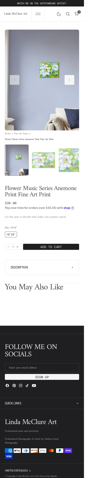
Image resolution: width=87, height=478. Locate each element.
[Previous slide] (14, 78)
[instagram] (21, 380)
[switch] (58, 13)
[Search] (67, 13)
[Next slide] (69, 78)
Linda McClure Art (24, 471)
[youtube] (34, 380)
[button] (38, 13)
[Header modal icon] (38, 14)
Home (8, 130)
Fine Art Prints (21, 130)
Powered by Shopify (48, 471)
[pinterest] (14, 380)
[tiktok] (27, 380)
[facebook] (7, 380)
